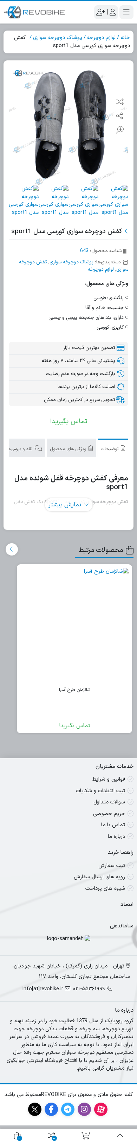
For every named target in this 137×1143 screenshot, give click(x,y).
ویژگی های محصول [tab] (68, 449)
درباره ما (116, 837)
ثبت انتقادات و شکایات (100, 791)
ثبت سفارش (111, 866)
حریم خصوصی (109, 814)
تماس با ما (113, 825)
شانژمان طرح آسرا (74, 690)
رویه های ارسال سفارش (99, 877)
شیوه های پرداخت (105, 889)
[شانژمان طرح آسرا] (74, 622)
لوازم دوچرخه (101, 38)
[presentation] (12, 549)
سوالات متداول (109, 802)
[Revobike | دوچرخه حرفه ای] (34, 12)
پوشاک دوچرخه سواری (57, 38)
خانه (125, 38)
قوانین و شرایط (108, 779)
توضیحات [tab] (110, 449)
